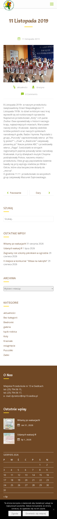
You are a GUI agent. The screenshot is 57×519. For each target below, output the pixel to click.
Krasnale (8, 341)
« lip (5, 496)
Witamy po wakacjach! (14, 243)
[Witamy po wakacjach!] (9, 424)
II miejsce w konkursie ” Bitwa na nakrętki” (25, 261)
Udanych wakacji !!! (12, 248)
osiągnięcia (9, 345)
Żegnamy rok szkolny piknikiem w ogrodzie (25, 253)
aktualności (22, 87)
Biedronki (8, 322)
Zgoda (14, 513)
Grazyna (40, 87)
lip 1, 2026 (26, 439)
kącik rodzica (10, 331)
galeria (7, 326)
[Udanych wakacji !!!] (9, 438)
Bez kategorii (10, 317)
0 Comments (31, 94)
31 (4, 490)
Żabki (6, 355)
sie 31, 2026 (27, 425)
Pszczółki (8, 350)
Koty (5, 336)
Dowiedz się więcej (36, 513)
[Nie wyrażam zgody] (53, 509)
